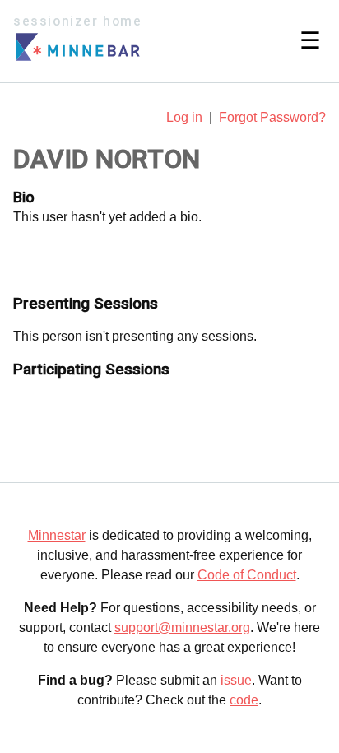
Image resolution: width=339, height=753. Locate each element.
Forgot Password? (272, 117)
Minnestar (57, 535)
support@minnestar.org (182, 627)
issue (236, 680)
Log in (184, 117)
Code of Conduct (246, 575)
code (244, 700)
